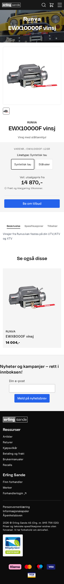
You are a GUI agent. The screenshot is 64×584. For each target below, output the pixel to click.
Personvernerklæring (16, 507)
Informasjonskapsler (16, 511)
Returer (8, 442)
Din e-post (17, 381)
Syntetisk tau (22, 164)
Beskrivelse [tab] (13, 225)
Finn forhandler (13, 482)
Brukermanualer (13, 459)
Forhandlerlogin (13, 493)
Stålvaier (44, 164)
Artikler (7, 436)
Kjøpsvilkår (10, 448)
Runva (32, 122)
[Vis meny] (60, 5)
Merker (7, 487)
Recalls (7, 465)
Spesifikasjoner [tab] (34, 225)
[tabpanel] (32, 236)
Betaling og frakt (13, 453)
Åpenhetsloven (12, 515)
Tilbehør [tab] (52, 225)
